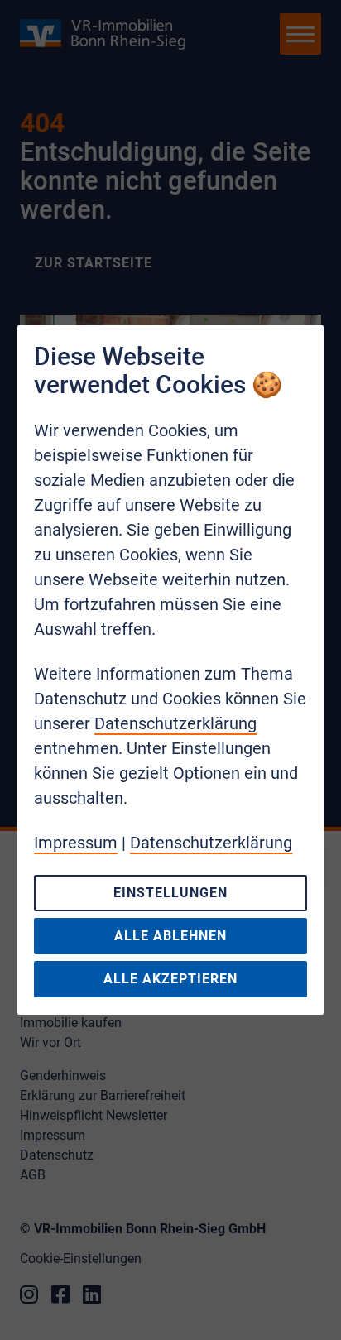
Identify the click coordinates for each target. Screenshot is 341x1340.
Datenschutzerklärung (175, 723)
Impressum (76, 843)
